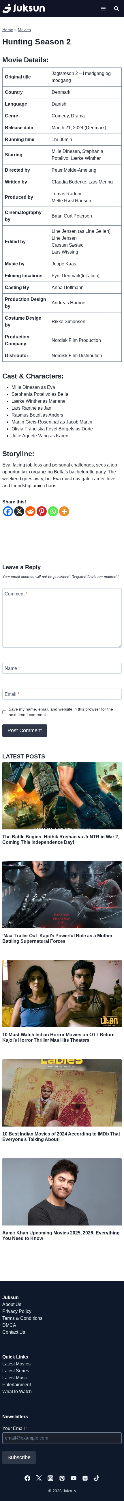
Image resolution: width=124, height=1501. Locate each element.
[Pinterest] (42, 511)
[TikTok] (96, 1478)
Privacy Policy (16, 1311)
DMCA (9, 1325)
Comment (16, 593)
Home (7, 30)
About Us (11, 1304)
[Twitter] (39, 1478)
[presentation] (62, 795)
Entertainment (16, 1384)
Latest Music (15, 1377)
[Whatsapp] (53, 511)
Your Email (14, 1428)
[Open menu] (103, 8)
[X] (19, 511)
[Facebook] (8, 511)
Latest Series (15, 1370)
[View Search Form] (116, 8)
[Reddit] (30, 511)
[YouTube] (73, 1478)
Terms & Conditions (22, 1318)
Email (12, 694)
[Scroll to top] (110, 1490)
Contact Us (13, 1332)
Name (12, 668)
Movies (24, 30)
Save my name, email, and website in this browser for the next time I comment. (61, 712)
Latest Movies (16, 1363)
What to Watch (17, 1391)
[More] (64, 511)
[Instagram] (50, 1478)
